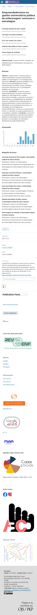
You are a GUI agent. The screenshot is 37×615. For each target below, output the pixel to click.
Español (5, 364)
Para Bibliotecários (9, 384)
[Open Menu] (2, 2)
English (5, 361)
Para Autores (7, 382)
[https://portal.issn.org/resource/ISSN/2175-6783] (5, 321)
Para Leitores (7, 379)
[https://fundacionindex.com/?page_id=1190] (18, 473)
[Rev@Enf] (18, 349)
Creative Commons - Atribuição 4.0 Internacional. (17, 589)
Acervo (10, 6)
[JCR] (14, 405)
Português (6, 367)
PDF (6, 229)
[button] (4, 286)
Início (3, 6)
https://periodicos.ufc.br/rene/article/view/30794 (16, 275)
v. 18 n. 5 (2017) (18, 6)
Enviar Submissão (10, 313)
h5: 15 (5, 432)
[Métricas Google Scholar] (12, 429)
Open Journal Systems (10, 304)
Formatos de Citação (9, 279)
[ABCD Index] (18, 532)
